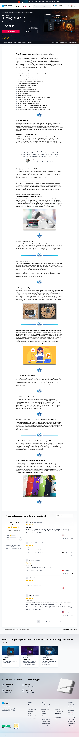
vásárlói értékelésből (16, 38)
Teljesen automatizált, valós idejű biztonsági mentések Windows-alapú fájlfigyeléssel (29, 662)
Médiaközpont (44, 728)
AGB (56, 707)
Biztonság (30, 711)
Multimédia (31, 704)
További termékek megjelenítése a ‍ (64, 42)
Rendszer (30, 707)
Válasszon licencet (11, 31)
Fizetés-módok (58, 713)
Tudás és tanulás (32, 718)
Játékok (30, 713)
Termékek (16, 6)
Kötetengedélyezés (36, 48)
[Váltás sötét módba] (68, 6)
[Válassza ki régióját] (71, 6)
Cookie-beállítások (59, 711)
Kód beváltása (71, 719)
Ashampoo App (71, 717)
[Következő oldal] (63, 621)
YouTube (19, 735)
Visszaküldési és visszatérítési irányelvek (58, 717)
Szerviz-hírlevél (71, 723)
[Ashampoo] (7, 703)
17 (60, 621)
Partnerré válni (44, 726)
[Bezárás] (77, 1)
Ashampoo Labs (45, 709)
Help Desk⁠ (70, 704)
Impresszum (57, 704)
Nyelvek (21, 48)
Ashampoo (71, 726)
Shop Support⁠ (71, 707)
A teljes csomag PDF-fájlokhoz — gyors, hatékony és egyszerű (44, 1)
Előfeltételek (27, 48)
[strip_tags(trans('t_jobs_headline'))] (16, 726)
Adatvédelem (58, 709)
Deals (24, 6)
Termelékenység (32, 709)
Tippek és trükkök (72, 721)
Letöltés (29, 31)
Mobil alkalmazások (32, 716)
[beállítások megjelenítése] (72, 522)
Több (29, 6)
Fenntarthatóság (45, 707)
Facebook (11, 735)
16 (57, 621)
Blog (4, 735)
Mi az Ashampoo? (45, 704)
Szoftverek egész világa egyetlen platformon (10, 661)
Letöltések (70, 714)
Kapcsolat (43, 713)
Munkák (43, 711)
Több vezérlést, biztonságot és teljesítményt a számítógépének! (49, 662)
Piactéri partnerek (45, 723)
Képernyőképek (14, 48)
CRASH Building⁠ (45, 716)
